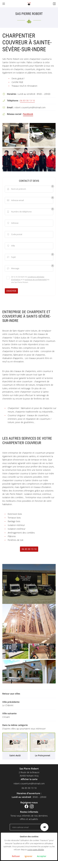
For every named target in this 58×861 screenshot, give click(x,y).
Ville (11, 245)
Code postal (14, 234)
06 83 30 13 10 (27, 100)
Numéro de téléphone (19, 211)
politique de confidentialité (36, 279)
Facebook (28, 114)
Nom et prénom (16, 189)
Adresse (13, 223)
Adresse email (15, 200)
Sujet (11, 257)
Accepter (41, 856)
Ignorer (28, 856)
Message (13, 268)
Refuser (16, 856)
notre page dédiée (35, 849)
